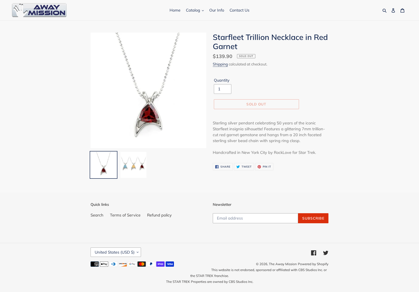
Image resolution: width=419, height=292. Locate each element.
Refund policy (159, 215)
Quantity (222, 80)
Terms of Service (125, 215)
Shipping (220, 64)
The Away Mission (283, 264)
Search (97, 215)
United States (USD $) (115, 252)
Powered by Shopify (313, 264)
